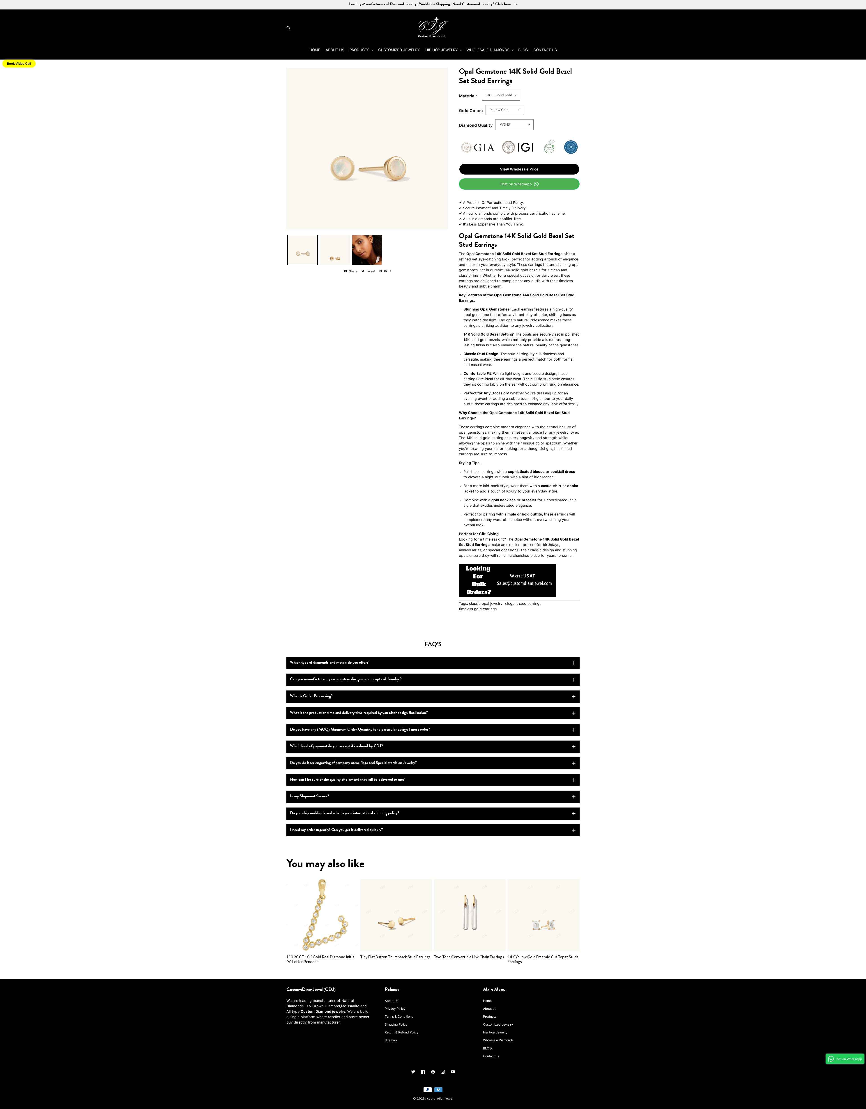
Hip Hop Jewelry (495, 1032)
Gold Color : (471, 110)
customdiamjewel (440, 1098)
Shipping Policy (396, 1024)
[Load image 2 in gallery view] (335, 250)
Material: (468, 96)
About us (489, 1008)
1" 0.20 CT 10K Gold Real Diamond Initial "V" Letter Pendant (320, 959)
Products (489, 1016)
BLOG (487, 1048)
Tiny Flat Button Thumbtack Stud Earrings (395, 957)
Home (487, 1001)
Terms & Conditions (399, 1016)
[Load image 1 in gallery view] (303, 250)
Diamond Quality (476, 125)
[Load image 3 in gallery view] (367, 250)
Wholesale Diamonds (498, 1040)
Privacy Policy (395, 1008)
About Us (391, 1001)
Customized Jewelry (498, 1024)
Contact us (491, 1056)
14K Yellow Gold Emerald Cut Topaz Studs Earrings (543, 959)
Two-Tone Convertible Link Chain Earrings (469, 957)
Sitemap (391, 1040)
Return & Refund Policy (402, 1032)
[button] (289, 28)
